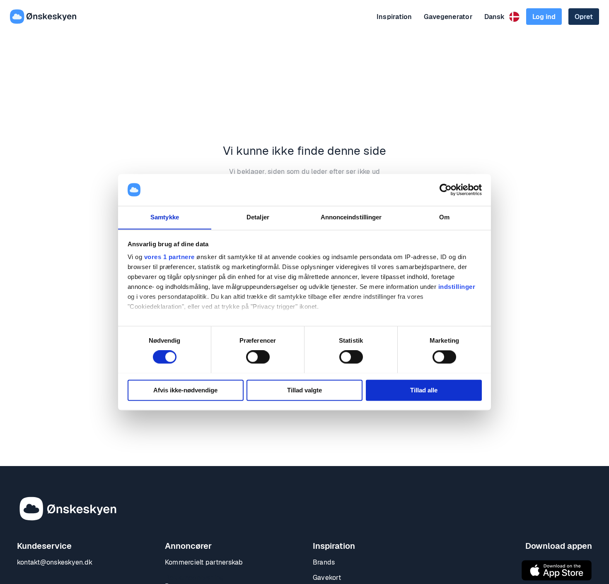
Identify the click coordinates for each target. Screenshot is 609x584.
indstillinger (457, 287)
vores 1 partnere (169, 257)
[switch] (258, 356)
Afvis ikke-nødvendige (185, 390)
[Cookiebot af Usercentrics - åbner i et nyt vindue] (445, 189)
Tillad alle (423, 390)
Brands (324, 562)
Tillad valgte (304, 390)
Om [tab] (444, 217)
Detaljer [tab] (258, 217)
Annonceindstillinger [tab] (351, 217)
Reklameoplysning (194, 577)
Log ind (544, 16)
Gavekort (327, 577)
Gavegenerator (448, 16)
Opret (584, 16)
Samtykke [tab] (164, 217)
